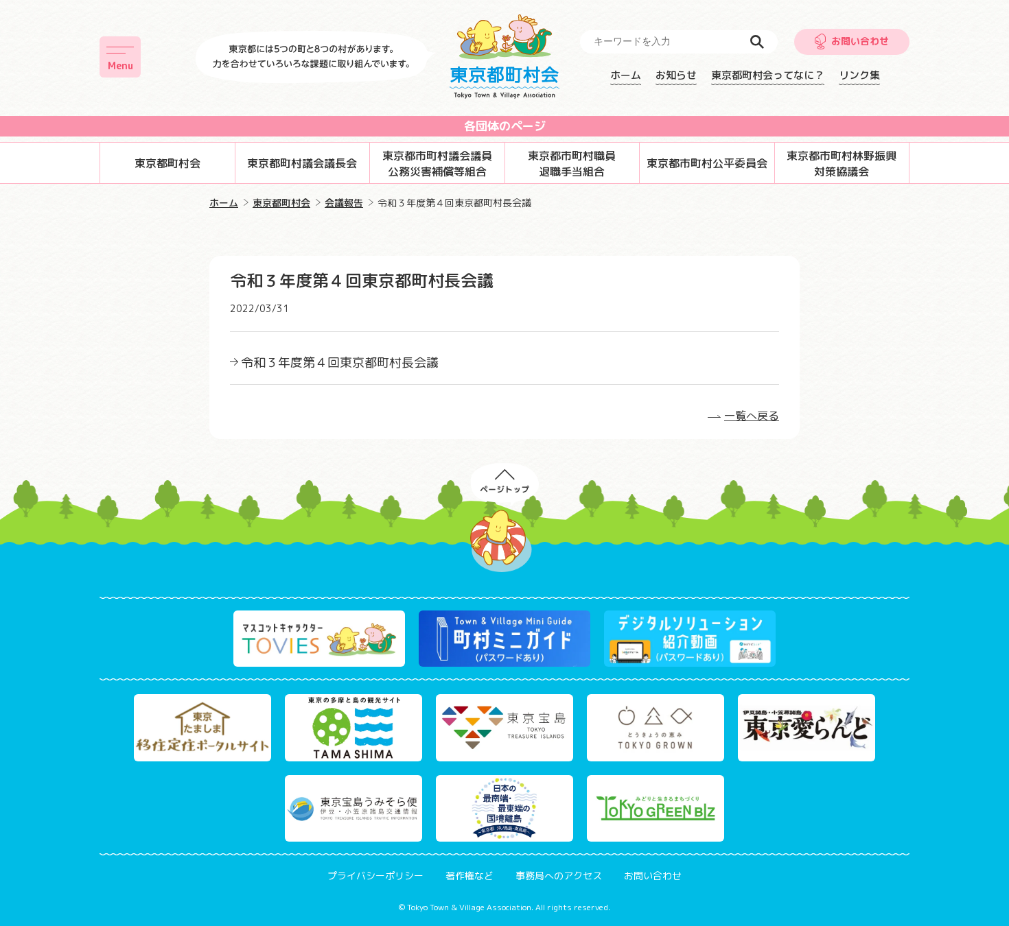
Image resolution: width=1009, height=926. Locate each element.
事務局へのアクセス (558, 875)
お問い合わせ (860, 40)
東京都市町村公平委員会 (707, 163)
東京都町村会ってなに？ (767, 75)
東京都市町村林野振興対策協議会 (841, 163)
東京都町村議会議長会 (302, 163)
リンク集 (859, 75)
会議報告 (344, 202)
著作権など (469, 875)
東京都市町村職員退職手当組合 (572, 163)
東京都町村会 (167, 163)
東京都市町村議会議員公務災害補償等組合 (437, 163)
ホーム (625, 75)
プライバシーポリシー (375, 875)
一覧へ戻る (751, 415)
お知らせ (676, 75)
